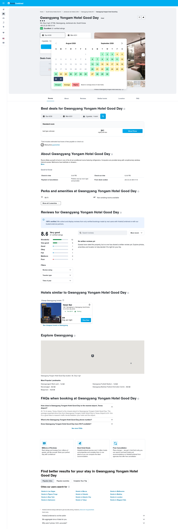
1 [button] (85, 54)
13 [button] (76, 64)
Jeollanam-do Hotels (69, 12)
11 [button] (66, 64)
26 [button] (71, 74)
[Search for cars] (3, 18)
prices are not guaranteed (87, 509)
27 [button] (76, 74)
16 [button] (56, 69)
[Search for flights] (3, 9)
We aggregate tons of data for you (54, 519)
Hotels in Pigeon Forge (49, 494)
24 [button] (61, 74)
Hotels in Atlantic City (83, 497)
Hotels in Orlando (82, 494)
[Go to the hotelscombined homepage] (15, 3)
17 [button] (61, 69)
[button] (3, 3)
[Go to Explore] (3, 27)
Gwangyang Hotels (86, 12)
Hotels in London (116, 497)
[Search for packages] (3, 22)
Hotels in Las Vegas (48, 491)
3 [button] (60, 59)
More (42, 164)
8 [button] (85, 59)
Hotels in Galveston (48, 500)
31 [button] (61, 79)
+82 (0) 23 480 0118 (47, 25)
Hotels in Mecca (81, 491)
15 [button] (86, 64)
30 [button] (56, 79)
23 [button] (56, 74)
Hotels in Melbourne (117, 491)
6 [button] (75, 59)
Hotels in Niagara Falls (118, 500)
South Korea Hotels (51, 12)
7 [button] (80, 59)
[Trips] (3, 33)
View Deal (86, 320)
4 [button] (65, 59)
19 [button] (71, 69)
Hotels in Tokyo (81, 500)
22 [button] (86, 69)
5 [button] (70, 59)
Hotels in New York (47, 497)
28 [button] (81, 74)
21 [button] (81, 69)
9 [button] (107, 59)
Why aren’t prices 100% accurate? (54, 523)
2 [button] (107, 54)
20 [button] (76, 69)
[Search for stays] (3, 14)
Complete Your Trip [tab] (80, 481)
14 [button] (81, 64)
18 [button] (66, 69)
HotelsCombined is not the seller (54, 515)
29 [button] (86, 74)
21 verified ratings (58, 28)
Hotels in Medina (116, 494)
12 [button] (71, 64)
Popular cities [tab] (47, 481)
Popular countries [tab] (63, 481)
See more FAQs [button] (77, 428)
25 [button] (66, 74)
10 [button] (61, 64)
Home (41, 12)
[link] (55, 325)
